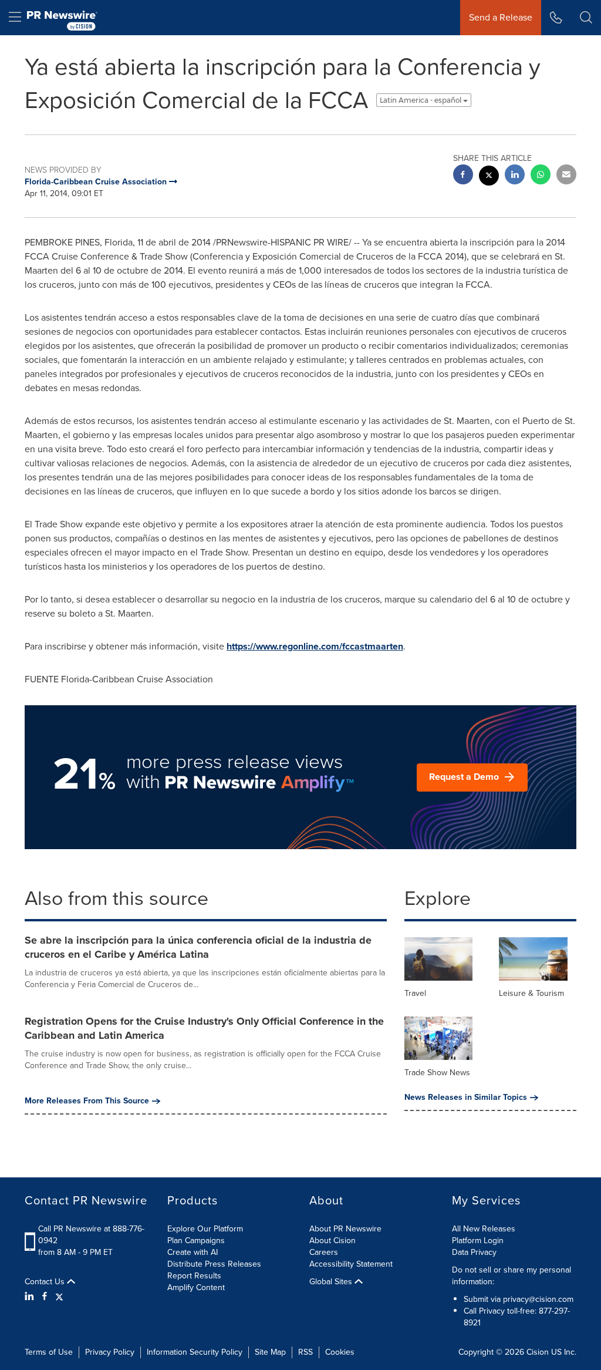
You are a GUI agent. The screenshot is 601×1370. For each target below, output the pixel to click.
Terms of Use (49, 1352)
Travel (415, 993)
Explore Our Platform (205, 1229)
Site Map (270, 1352)
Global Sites (331, 1282)
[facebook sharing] (463, 175)
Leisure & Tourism (531, 993)
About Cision (332, 1240)
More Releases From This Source (87, 1101)
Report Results (194, 1276)
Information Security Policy (194, 1352)
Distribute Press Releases (214, 1264)
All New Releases (483, 1229)
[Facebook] (44, 1296)
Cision (537, 1352)
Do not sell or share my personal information (511, 1276)
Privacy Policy (109, 1352)
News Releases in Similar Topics (465, 1097)
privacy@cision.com (538, 1299)
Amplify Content (196, 1287)
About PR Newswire (345, 1229)
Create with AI (192, 1252)
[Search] (586, 17)
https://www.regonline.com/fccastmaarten (315, 646)
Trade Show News (437, 1072)
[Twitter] (59, 1296)
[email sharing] (566, 175)
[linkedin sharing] (515, 175)
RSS (305, 1352)
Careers (323, 1252)
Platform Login (478, 1240)
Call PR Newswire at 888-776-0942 (91, 1235)
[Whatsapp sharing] (541, 175)
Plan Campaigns (196, 1240)
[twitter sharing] (489, 177)
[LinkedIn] (31, 1296)
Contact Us (46, 1282)
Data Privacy (474, 1252)
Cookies (339, 1352)
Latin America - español (421, 100)
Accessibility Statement (351, 1264)
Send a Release (500, 17)
